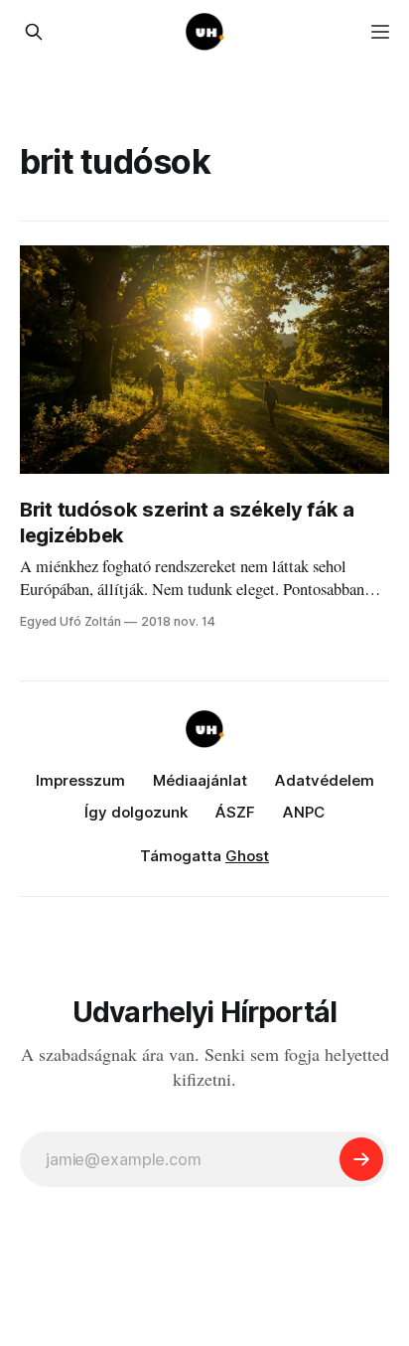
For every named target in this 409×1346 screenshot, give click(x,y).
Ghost (247, 855)
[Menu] (380, 32)
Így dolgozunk (136, 812)
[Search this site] (34, 32)
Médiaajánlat (200, 780)
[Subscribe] (361, 1159)
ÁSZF (235, 812)
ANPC (304, 812)
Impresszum (80, 780)
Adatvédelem (324, 780)
